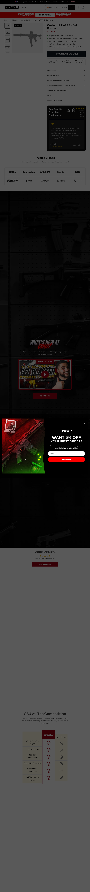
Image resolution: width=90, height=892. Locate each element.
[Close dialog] (84, 422)
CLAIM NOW (66, 460)
